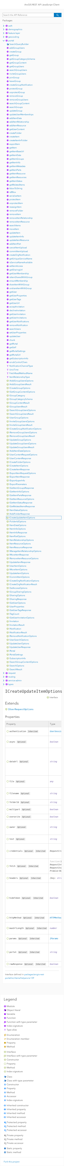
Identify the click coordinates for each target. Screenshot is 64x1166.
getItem (13, 147)
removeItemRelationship (21, 218)
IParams (54, 938)
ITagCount (14, 614)
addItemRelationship (19, 122)
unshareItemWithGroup (20, 288)
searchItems (15, 225)
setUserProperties (17, 332)
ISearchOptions (16, 665)
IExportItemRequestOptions (22, 473)
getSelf (12, 347)
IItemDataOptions (17, 525)
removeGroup (16, 96)
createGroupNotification (21, 85)
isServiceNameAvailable (20, 262)
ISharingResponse (17, 599)
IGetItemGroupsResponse (21, 488)
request (11, 673)
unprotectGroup (17, 92)
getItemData (15, 155)
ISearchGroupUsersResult (21, 414)
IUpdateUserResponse (20, 647)
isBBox (12, 192)
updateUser (14, 336)
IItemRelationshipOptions (21, 540)
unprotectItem (16, 203)
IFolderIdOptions (17, 521)
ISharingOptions (17, 595)
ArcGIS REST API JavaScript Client (41, 4)
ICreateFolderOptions (19, 462)
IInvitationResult (16, 625)
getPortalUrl (15, 355)
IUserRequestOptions (20, 709)
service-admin (15, 680)
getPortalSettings (17, 351)
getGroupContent (17, 62)
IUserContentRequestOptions (23, 454)
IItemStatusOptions (18, 510)
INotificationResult (18, 632)
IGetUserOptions (17, 603)
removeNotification (18, 325)
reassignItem (15, 207)
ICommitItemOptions (19, 577)
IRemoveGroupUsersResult (22, 436)
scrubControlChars (18, 362)
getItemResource (17, 173)
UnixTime (13, 369)
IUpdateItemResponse (19, 562)
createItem (14, 136)
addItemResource (17, 125)
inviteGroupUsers (17, 74)
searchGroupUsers (18, 70)
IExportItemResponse (19, 477)
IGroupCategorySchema (20, 399)
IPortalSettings (16, 654)
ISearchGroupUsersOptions (22, 410)
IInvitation (14, 621)
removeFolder (16, 210)
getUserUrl (14, 303)
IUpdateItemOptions (19, 573)
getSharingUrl (16, 270)
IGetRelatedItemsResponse (22, 506)
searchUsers (15, 329)
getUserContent (16, 129)
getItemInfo (14, 162)
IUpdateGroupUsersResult (21, 447)
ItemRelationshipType (19, 377)
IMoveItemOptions (18, 569)
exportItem (14, 144)
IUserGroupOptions (18, 417)
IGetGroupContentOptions (22, 392)
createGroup (15, 51)
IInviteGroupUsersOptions (21, 421)
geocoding (13, 37)
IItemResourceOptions (20, 543)
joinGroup (14, 77)
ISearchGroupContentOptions (23, 662)
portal (11, 40)
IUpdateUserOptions (19, 643)
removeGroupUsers (18, 99)
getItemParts (15, 170)
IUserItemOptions (17, 566)
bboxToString (15, 188)
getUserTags (15, 299)
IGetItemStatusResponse (20, 502)
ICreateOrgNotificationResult (23, 584)
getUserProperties (18, 295)
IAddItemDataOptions (19, 451)
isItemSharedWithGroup (20, 277)
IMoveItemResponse (19, 554)
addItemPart (15, 244)
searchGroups (16, 107)
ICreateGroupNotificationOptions (25, 429)
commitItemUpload (18, 251)
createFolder (15, 133)
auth (10, 26)
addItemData (15, 118)
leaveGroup (15, 81)
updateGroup (15, 110)
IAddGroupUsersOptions (21, 380)
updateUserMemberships (21, 114)
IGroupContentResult (19, 403)
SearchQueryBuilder (19, 44)
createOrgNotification (19, 255)
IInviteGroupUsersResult (20, 425)
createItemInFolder (18, 140)
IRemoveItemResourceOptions (23, 558)
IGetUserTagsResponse (20, 610)
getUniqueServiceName (20, 258)
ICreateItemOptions (18, 465)
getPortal (13, 344)
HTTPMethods (56, 917)
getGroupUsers (16, 66)
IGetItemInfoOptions (19, 491)
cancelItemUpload (18, 247)
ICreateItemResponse (19, 469)
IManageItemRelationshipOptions (25, 551)
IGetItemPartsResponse (20, 495)
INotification (15, 629)
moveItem (14, 229)
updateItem (14, 233)
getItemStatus (15, 181)
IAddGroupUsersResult (20, 384)
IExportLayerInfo (17, 480)
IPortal (12, 651)
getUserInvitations (17, 318)
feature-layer (14, 33)
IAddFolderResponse (19, 514)
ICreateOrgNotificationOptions (24, 580)
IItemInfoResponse (18, 532)
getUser (13, 292)
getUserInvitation (17, 314)
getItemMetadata (17, 166)
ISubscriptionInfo (17, 658)
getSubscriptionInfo (18, 358)
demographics (15, 29)
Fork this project (11, 1161)
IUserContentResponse (20, 458)
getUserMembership (19, 273)
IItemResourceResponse (20, 547)
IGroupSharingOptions (20, 592)
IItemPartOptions (17, 536)
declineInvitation (17, 310)
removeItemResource (19, 221)
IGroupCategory (17, 395)
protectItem (14, 199)
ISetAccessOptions (18, 588)
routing (11, 677)
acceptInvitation (16, 306)
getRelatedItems (17, 185)
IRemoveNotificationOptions (23, 636)
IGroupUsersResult (18, 406)
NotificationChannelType (21, 366)
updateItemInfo (16, 236)
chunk (12, 340)
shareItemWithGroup (19, 284)
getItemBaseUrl (16, 151)
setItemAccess (16, 266)
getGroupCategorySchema (22, 59)
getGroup (14, 55)
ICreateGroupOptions (19, 388)
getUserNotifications (19, 321)
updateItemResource (19, 240)
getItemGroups (16, 159)
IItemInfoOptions (17, 529)
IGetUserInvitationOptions (21, 617)
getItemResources (17, 177)
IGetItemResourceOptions (21, 499)
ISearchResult (15, 669)
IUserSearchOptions (18, 640)
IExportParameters (18, 484)
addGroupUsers (17, 48)
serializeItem (15, 196)
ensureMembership (18, 281)
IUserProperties (16, 606)
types (10, 684)
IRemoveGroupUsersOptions (23, 432)
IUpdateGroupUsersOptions (22, 443)
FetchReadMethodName (20, 373)
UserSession (56, 731)
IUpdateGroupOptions (20, 440)
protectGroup (15, 88)
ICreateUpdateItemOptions (22, 517)
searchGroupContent (19, 103)
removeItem (15, 214)
